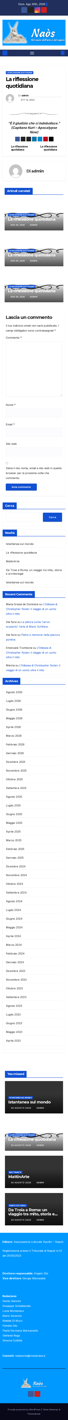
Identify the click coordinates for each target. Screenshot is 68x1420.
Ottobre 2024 (14, 883)
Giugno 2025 (14, 814)
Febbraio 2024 (15, 953)
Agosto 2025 (14, 796)
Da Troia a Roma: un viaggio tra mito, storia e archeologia (31, 1213)
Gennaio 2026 (15, 753)
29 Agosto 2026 (21, 1220)
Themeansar (33, 1413)
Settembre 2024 (16, 892)
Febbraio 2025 (15, 849)
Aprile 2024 (13, 936)
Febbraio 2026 (15, 744)
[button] (58, 53)
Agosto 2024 (14, 901)
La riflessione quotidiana (19, 73)
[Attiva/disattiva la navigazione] (32, 53)
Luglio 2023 (13, 1014)
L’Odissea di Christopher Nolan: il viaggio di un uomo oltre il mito (31, 609)
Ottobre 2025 (14, 779)
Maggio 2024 (14, 927)
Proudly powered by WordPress (24, 1409)
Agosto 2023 (14, 1005)
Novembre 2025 (16, 770)
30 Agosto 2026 (21, 1108)
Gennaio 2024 (15, 962)
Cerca (9, 506)
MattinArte (12, 561)
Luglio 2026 (13, 701)
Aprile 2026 (13, 727)
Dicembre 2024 (16, 866)
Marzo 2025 (13, 840)
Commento (14, 337)
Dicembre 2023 (15, 971)
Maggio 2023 (14, 1032)
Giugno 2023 (14, 1023)
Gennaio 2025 (15, 857)
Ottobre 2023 (14, 988)
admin (25, 95)
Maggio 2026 (14, 718)
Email (10, 424)
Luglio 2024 (13, 910)
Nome (11, 404)
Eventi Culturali (17, 1205)
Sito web (11, 443)
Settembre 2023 (16, 997)
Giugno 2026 (14, 709)
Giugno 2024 (14, 918)
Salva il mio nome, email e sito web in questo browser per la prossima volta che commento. (34, 473)
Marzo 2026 (14, 735)
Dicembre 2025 (15, 762)
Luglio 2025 (13, 805)
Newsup (54, 1409)
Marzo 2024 (14, 944)
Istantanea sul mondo (20, 544)
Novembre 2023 (16, 979)
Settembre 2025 (16, 788)
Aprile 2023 (13, 1040)
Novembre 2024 (16, 875)
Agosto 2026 (14, 692)
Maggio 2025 (14, 822)
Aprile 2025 (13, 831)
